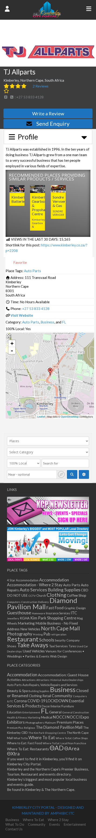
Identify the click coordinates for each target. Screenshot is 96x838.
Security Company (67, 640)
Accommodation (54, 579)
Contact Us (14, 829)
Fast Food (55, 607)
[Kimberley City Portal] (47, 16)
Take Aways (32, 645)
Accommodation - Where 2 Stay (34, 584)
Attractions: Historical (48, 679)
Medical (46, 717)
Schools (46, 639)
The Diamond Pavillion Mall (59, 727)
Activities (14, 680)
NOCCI (59, 717)
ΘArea (71, 748)
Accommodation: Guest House (63, 675)
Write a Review (48, 113)
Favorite (20, 262)
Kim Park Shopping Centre (53, 618)
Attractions (29, 680)
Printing (38, 634)
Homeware (38, 613)
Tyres (72, 646)
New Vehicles (30, 629)
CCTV (32, 595)
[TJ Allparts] (50, 372)
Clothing (56, 595)
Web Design (58, 656)
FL (64, 322)
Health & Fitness (17, 717)
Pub (46, 634)
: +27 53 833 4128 (29, 97)
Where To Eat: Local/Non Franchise (64, 743)
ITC (74, 612)
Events (54, 824)
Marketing (26, 623)
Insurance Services (58, 613)
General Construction (75, 712)
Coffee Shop (76, 595)
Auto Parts (32, 271)
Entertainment (31, 712)
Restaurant (22, 639)
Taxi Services (58, 646)
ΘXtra (13, 753)
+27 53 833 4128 (35, 308)
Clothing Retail (40, 696)
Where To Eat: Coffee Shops (72, 738)
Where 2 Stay (58, 820)
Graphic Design (75, 608)
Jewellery (13, 618)
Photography (19, 633)
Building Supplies (64, 589)
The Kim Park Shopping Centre (47, 732)
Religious (29, 727)
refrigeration (58, 634)
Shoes (11, 646)
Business (47, 322)
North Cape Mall (60, 628)
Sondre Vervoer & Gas (59, 201)
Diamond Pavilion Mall (42, 603)
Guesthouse (19, 612)
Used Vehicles (34, 651)
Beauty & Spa (17, 691)
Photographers (34, 722)
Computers (14, 601)
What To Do (21, 738)
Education (14, 712)
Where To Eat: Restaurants (28, 749)
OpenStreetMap (70, 416)
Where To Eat (41, 737)
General (55, 712)
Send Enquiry (52, 123)
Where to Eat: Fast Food (24, 743)
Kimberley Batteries (19, 199)
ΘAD (57, 748)
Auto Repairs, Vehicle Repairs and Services (49, 685)
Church (41, 595)
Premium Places (70, 722)
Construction (29, 601)
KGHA (25, 618)
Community (62, 695)
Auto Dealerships (72, 680)
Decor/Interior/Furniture (58, 706)
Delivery (43, 602)
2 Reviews (40, 86)
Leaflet (41, 416)
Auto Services (33, 589)
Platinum (50, 722)
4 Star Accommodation (22, 580)
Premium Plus (15, 727)
